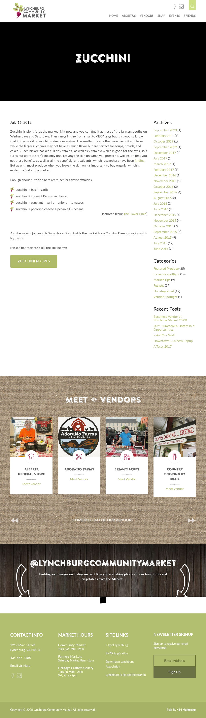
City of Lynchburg (117, 645)
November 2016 (164, 181)
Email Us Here (20, 665)
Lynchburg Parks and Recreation (126, 675)
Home (113, 16)
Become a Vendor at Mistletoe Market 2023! (170, 318)
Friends (190, 16)
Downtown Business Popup (173, 341)
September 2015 (165, 232)
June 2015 (160, 249)
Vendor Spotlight (165, 297)
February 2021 (163, 135)
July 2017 (160, 158)
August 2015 (162, 237)
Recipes (158, 285)
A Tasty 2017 (162, 346)
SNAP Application (117, 653)
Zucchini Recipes (34, 261)
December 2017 (164, 152)
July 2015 (160, 243)
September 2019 (165, 147)
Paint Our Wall (164, 335)
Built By (181, 710)
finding (139, 160)
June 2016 (160, 209)
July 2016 (160, 203)
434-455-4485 (20, 657)
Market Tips (161, 280)
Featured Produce (166, 268)
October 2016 (163, 186)
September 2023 (165, 130)
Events (174, 16)
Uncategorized (163, 291)
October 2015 (163, 226)
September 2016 (165, 192)
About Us (129, 16)
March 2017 (162, 164)
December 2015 (164, 215)
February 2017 (163, 169)
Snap (161, 16)
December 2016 (164, 175)
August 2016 (162, 198)
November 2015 (164, 220)
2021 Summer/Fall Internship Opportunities (173, 327)
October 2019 (163, 141)
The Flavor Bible (135, 214)
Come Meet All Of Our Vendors (103, 520)
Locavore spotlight (166, 274)
